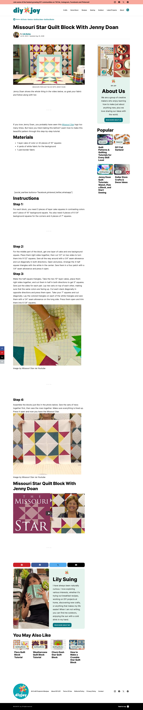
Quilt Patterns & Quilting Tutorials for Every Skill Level (104, 153)
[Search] (128, 10)
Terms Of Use (67, 691)
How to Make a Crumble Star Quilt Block (75, 657)
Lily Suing (27, 34)
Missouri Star (68, 124)
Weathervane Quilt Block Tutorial (40, 655)
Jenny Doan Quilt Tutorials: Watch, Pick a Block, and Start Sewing (104, 185)
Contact (101, 691)
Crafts (65, 10)
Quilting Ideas (38, 19)
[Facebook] (119, 2)
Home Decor (74, 10)
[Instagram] (115, 2)
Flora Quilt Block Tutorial (19, 655)
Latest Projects (112, 10)
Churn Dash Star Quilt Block (58, 655)
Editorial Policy (79, 691)
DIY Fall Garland (119, 148)
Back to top (122, 706)
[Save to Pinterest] (2, 353)
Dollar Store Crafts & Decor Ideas (121, 180)
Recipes (84, 10)
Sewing (92, 10)
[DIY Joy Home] (26, 10)
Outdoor (101, 10)
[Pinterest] (128, 2)
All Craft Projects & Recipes (40, 691)
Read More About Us (113, 120)
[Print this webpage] (2, 361)
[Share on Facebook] (2, 348)
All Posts (24, 19)
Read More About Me (62, 625)
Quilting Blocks (49, 19)
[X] (123, 2)
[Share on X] (2, 357)
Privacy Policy (91, 691)
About (122, 10)
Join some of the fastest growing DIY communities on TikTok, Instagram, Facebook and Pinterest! (51, 2)
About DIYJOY (56, 691)
